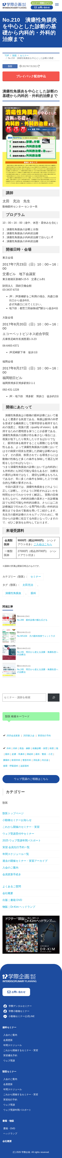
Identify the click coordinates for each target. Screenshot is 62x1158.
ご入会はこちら (43, 544)
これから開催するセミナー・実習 (20, 1050)
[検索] (54, 697)
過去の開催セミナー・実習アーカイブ (24, 860)
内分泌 (45, 760)
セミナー (35, 576)
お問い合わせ (44, 7)
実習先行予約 (44, 735)
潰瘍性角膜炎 (13, 593)
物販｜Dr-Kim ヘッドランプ (18, 906)
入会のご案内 (10, 867)
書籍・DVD (9, 1128)
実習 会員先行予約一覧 (16, 847)
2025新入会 (28, 735)
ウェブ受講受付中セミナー (18, 833)
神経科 (30, 754)
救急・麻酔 (25, 748)
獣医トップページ (13, 813)
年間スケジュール (12, 1045)
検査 (52, 748)
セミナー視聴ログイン (42, 3)
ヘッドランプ (10, 1133)
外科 (9, 748)
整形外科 (26, 760)
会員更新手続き (11, 874)
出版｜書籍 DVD (12, 900)
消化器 (36, 760)
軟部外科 (16, 760)
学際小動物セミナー (19, 1011)
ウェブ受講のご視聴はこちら (31, 779)
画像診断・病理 (39, 748)
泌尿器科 (24, 766)
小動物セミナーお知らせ (17, 820)
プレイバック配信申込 (31, 76)
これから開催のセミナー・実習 (21, 826)
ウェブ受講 (9, 1060)
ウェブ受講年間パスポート (17, 1110)
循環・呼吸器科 (10, 766)
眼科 (33, 593)
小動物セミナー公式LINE (22, 1016)
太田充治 (27, 584)
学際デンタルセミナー (20, 1006)
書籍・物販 (8, 1120)
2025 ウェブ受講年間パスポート (21, 840)
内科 (15, 748)
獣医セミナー (9, 1071)
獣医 (10, 66)
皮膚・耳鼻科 (18, 754)
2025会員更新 (13, 735)
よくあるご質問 (11, 886)
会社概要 (7, 893)
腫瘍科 (6, 760)
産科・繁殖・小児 (44, 754)
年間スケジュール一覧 (15, 854)
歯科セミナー (9, 1027)
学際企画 (25, 1152)
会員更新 (8, 1040)
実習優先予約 (10, 1055)
